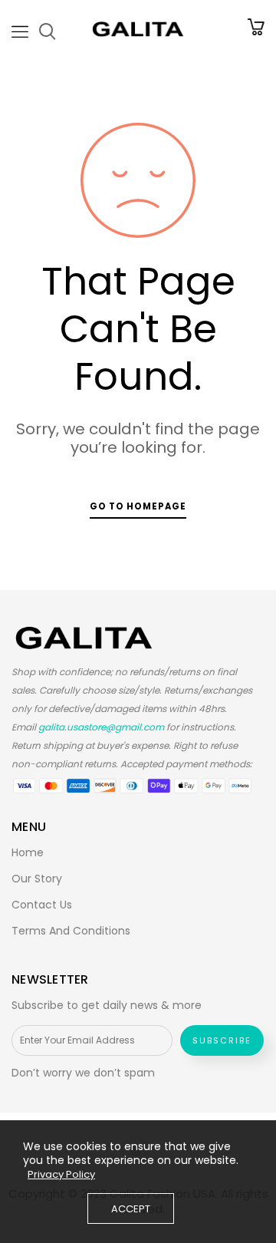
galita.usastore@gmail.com (101, 727)
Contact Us (42, 904)
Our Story (37, 878)
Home (28, 852)
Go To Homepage (138, 506)
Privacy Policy (61, 1175)
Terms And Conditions (71, 930)
